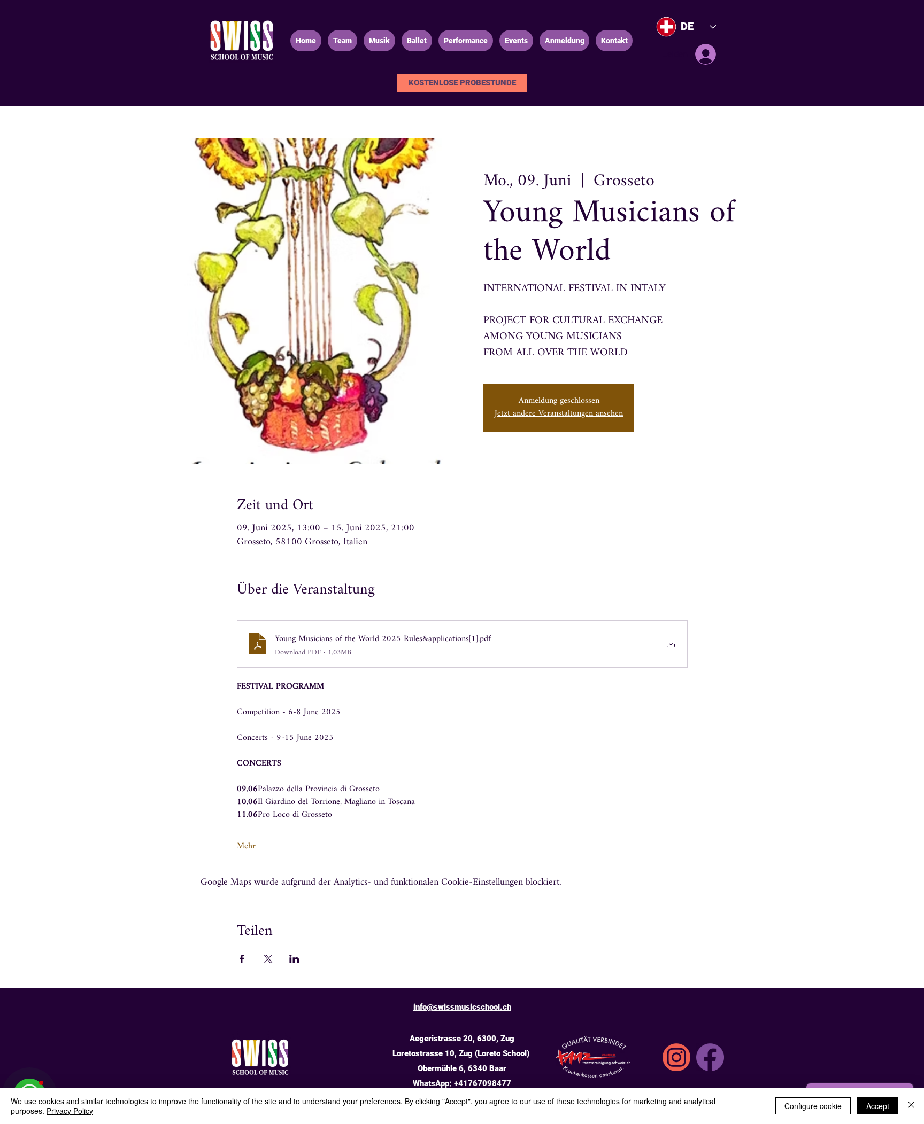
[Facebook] (710, 1057)
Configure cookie (813, 1105)
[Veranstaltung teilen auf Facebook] (242, 959)
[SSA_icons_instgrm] (676, 1057)
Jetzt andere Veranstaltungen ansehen (559, 414)
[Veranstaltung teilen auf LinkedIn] (294, 959)
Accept (877, 1105)
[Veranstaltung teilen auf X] (268, 959)
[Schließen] (911, 1105)
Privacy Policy (70, 1110)
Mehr (246, 847)
